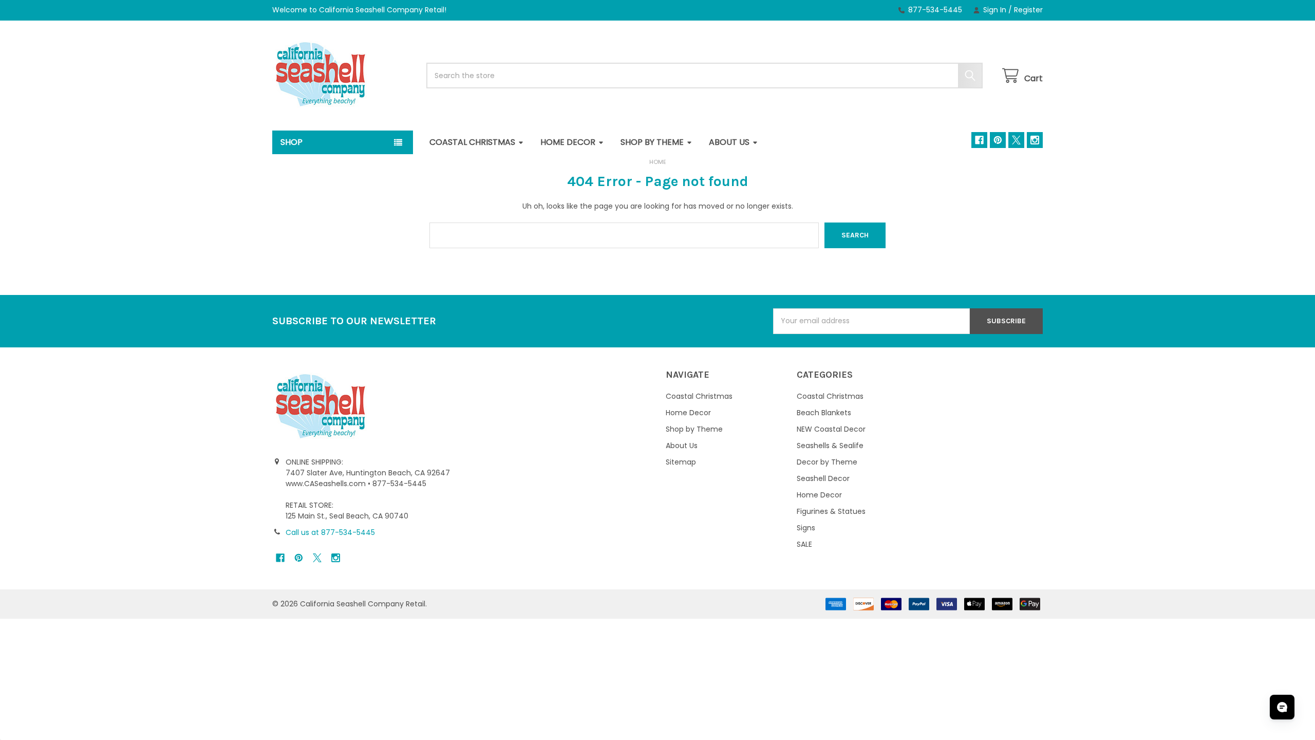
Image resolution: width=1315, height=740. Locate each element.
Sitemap (681, 462)
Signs (806, 528)
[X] (1016, 140)
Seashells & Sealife (830, 445)
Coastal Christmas (472, 142)
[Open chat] (1282, 707)
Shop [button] (291, 142)
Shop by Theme (652, 142)
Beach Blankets (824, 413)
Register (1028, 10)
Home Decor (567, 142)
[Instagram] (1035, 140)
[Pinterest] (998, 140)
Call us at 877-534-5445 (330, 532)
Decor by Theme (827, 462)
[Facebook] (979, 140)
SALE (804, 544)
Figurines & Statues (831, 511)
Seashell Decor (823, 478)
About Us (729, 142)
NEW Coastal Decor (831, 429)
